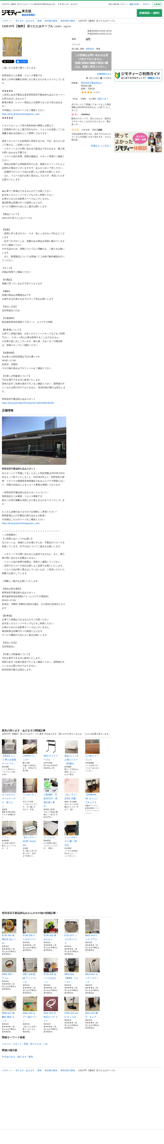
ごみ (45, 1044)
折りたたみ (35, 1044)
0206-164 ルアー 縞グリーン (30, 1017)
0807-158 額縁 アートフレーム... (30, 978)
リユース (6, 1044)
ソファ (5, 837)
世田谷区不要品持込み (91, 83)
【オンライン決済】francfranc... (29, 841)
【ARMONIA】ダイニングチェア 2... (91, 798)
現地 (26, 1044)
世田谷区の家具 (68, 21)
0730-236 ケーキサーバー (30, 937)
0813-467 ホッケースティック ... (92, 978)
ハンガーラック (29, 796)
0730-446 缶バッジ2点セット (50, 978)
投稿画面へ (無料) (149, 13)
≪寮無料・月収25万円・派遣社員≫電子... (50, 800)
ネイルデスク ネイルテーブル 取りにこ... (9, 800)
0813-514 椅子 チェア (91, 1015)
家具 (39, 21)
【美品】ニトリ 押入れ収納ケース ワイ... (9, 759)
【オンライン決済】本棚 (71, 796)
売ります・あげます (25, 21)
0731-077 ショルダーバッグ (71, 939)
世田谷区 (90, 49)
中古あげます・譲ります (14, 1056)
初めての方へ (135, 4)
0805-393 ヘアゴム (8, 976)
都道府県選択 (28, 15)
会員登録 (157, 4)
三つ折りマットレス (92, 757)
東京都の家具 (51, 21)
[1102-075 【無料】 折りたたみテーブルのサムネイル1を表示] (12, 47)
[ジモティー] (11, 13)
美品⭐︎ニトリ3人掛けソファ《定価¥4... (71, 759)
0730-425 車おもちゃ (50, 937)
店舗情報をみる (104, 74)
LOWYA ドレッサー (29, 757)
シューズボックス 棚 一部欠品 (71, 841)
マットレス (49, 837)
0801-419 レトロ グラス (91, 937)
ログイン (146, 4)
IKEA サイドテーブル (51, 757)
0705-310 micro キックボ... (71, 1015)
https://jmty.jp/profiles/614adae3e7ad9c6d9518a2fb (28, 403)
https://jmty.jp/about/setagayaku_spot (21, 114)
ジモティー (7, 21)
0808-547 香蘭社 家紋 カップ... (8, 1017)
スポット (17, 1044)
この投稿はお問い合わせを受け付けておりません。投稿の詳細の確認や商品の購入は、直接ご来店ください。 (91, 61)
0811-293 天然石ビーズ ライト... (51, 1017)
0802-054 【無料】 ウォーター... (71, 978)
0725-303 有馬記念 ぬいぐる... (9, 939)
